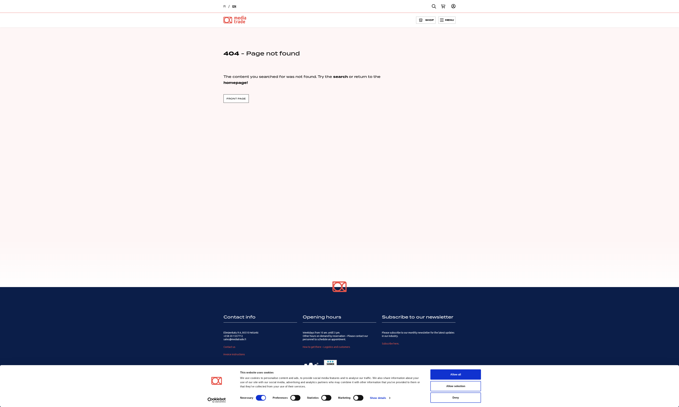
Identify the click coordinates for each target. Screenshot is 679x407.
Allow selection (455, 386)
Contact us (229, 347)
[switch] (295, 398)
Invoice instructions (234, 354)
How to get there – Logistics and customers (326, 347)
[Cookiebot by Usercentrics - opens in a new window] (216, 400)
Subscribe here (390, 343)
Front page (236, 98)
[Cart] (443, 6)
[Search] (434, 6)
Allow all (455, 374)
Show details (378, 397)
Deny (455, 397)
